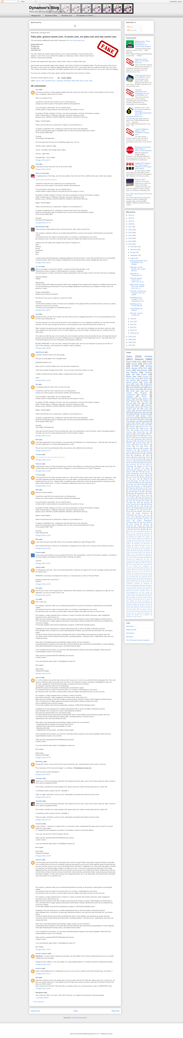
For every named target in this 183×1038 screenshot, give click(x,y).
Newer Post (35, 1011)
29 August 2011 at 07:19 (43, 797)
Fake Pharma (131, 402)
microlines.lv (146, 614)
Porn (129, 453)
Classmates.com (147, 535)
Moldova (149, 410)
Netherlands (148, 384)
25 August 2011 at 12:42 (43, 435)
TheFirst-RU (130, 416)
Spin (134, 555)
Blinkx (127, 533)
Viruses (148, 356)
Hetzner (146, 378)
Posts (131, 27)
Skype (139, 601)
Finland (148, 511)
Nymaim (147, 517)
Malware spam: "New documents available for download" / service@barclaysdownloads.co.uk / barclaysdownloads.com (139, 112)
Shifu (138, 502)
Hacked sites (132, 484)
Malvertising (148, 417)
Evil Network (131, 372)
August (132, 258)
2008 (130, 342)
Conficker (135, 566)
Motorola (150, 587)
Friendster (136, 573)
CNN (141, 452)
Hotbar (148, 578)
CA (148, 444)
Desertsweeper (40, 226)
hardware (136, 614)
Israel (42, 81)
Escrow (141, 569)
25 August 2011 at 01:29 (43, 169)
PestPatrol (149, 486)
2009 (130, 339)
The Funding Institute (146, 555)
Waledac (135, 528)
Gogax (136, 574)
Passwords (129, 519)
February (133, 333)
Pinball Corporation (145, 550)
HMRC (150, 425)
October (133, 252)
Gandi (128, 430)
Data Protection (137, 538)
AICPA (138, 435)
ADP (137, 400)
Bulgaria (146, 400)
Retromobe (130, 626)
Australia (132, 428)
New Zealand (146, 547)
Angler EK (129, 434)
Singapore (146, 448)
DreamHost (147, 538)
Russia (82, 81)
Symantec (142, 604)
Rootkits (133, 597)
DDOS (128, 538)
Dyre (150, 386)
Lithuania (139, 410)
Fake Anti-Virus (131, 464)
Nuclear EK (129, 549)
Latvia (137, 384)
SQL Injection (131, 380)
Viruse (127, 609)
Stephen (38, 567)
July (131, 318)
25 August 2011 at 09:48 (43, 348)
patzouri (38, 677)
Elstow (139, 482)
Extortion (128, 571)
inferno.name (139, 444)
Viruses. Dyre (146, 609)
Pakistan (138, 437)
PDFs (150, 434)
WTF (134, 611)
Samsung (147, 552)
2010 (130, 336)
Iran (149, 484)
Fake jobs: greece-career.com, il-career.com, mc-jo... (137, 280)
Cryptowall (149, 452)
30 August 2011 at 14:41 (43, 964)
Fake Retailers (138, 511)
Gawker (150, 573)
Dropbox (141, 462)
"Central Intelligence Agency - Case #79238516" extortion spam (142, 131)
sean (37, 89)
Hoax (139, 497)
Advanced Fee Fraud (145, 426)
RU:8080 (135, 366)
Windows (143, 528)
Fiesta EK (147, 571)
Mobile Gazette (131, 629)
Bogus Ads (137, 481)
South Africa (130, 439)
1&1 (147, 403)
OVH (145, 368)
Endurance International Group (139, 406)
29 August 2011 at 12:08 (43, 856)
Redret (146, 407)
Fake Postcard (138, 540)
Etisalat (145, 509)
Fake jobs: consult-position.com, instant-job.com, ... (138, 269)
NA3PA (136, 545)
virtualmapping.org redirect (136, 309)
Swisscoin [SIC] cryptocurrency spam (142, 180)
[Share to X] (66, 78)
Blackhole (133, 425)
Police (128, 520)
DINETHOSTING (131, 398)
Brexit (132, 564)
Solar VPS (129, 459)
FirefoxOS (128, 573)
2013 (130, 238)
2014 (130, 235)
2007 (130, 345)
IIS (134, 542)
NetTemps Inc (138, 486)
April (132, 327)
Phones (146, 430)
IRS (138, 409)
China (128, 384)
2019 (130, 221)
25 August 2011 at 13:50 (43, 548)
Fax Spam (144, 402)
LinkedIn (129, 393)
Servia (148, 599)
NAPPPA (129, 443)
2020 (130, 218)
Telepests (146, 524)
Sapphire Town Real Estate (134, 554)
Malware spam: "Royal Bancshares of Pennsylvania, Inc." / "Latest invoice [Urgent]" (143, 43)
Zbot (147, 432)
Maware (135, 587)
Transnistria (144, 450)
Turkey (145, 382)
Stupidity (145, 377)
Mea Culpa (142, 587)
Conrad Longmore (42, 953)
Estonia (128, 446)
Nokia (143, 499)
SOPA (150, 597)
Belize (143, 562)
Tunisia (148, 606)
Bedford (148, 561)
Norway (150, 499)
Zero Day (131, 613)
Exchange (128, 540)
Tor (129, 557)
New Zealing (145, 592)
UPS (130, 419)
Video (147, 526)
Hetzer (134, 578)
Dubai (150, 508)
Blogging (136, 508)
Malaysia (143, 585)
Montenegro (129, 466)
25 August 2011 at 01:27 (43, 160)
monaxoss (39, 824)
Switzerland (139, 459)
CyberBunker (138, 455)
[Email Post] (58, 78)
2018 (130, 224)
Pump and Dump (143, 412)
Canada (142, 386)
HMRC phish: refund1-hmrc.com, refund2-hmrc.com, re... (137, 286)
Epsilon (134, 569)
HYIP (149, 576)
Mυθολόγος (39, 761)
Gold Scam (143, 574)
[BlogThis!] (64, 78)
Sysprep (128, 606)
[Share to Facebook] (68, 78)
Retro (141, 552)
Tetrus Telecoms (131, 504)
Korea (128, 405)
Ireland (150, 473)
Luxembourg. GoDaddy (132, 583)
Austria (128, 481)
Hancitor (128, 578)
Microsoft (129, 403)
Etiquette (148, 569)
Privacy (130, 490)
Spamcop (147, 502)
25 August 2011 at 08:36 (43, 262)
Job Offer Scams (50, 81)
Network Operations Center (142, 590)
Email (127, 569)
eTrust (141, 453)
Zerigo (148, 459)
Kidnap (148, 580)
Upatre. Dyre (139, 607)
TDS (138, 555)
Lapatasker (60, 81)
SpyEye (135, 604)
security (128, 452)
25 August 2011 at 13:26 (43, 535)
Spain (146, 409)
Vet (133, 557)
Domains (144, 394)
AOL (148, 559)
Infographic (135, 580)
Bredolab (131, 493)
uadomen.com (139, 559)
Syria (149, 604)
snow (150, 529)
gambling (128, 614)
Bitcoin (148, 531)
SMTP (139, 597)
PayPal (128, 423)
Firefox (128, 513)
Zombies (139, 613)
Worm (139, 611)
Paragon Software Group (132, 594)
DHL (133, 482)
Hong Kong (141, 578)
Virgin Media (139, 557)
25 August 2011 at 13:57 (43, 563)
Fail (141, 414)
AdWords (142, 531)
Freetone (38, 552)
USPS (138, 419)
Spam (87, 81)
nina (37, 599)
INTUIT (144, 396)
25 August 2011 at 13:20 (43, 471)
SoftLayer (128, 602)
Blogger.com (36, 15)
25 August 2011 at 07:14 (43, 222)
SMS (139, 417)
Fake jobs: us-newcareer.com (136, 274)
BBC (143, 491)
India (146, 391)
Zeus (138, 506)
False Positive (147, 435)
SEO (138, 522)
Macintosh (128, 585)
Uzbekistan (129, 526)
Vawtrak (139, 526)
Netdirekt (128, 547)
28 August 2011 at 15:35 (43, 757)
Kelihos (142, 580)
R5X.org (146, 437)
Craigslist (147, 536)
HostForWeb (130, 515)
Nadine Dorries (145, 545)
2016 (130, 230)
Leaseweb (145, 421)
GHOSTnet (148, 439)
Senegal (147, 500)
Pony (130, 500)
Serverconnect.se (139, 599)
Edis (142, 568)
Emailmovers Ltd (134, 509)
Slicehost (132, 426)
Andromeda (129, 561)
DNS (138, 568)
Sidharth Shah (140, 490)
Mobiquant (128, 545)
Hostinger (128, 542)
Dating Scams (144, 428)
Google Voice (134, 576)
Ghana (130, 574)
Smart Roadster (147, 522)
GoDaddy (133, 386)
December (134, 246)
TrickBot (141, 504)
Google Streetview (142, 513)
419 (136, 452)
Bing (149, 562)
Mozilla (130, 588)
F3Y (137, 446)
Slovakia (128, 555)
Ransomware (142, 370)
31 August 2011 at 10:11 (43, 973)
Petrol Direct (130, 633)
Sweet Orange (134, 524)
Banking (129, 400)
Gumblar (143, 576)
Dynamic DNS (130, 472)
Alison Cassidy (40, 173)
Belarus (137, 562)
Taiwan (139, 432)
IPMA (140, 472)
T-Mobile (135, 606)
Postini (150, 488)
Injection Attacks (132, 382)
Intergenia (129, 448)
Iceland (128, 580)
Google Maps (148, 482)
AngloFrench (40, 352)
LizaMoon (136, 499)
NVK (37, 977)
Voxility (128, 528)
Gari (37, 588)
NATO (140, 588)
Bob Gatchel (136, 533)
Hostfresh (147, 540)
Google (146, 419)
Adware (139, 439)
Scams (134, 364)
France (128, 378)
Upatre (131, 387)
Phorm (135, 550)
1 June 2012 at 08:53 (42, 998)
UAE (90, 81)
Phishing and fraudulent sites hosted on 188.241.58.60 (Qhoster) (143, 148)
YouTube (150, 611)
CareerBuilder (129, 535)
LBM (127, 581)
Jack (37, 314)
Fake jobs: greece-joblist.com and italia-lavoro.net (142, 61)
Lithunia (128, 499)
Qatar (133, 595)
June (132, 321)
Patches (128, 457)
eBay (144, 529)
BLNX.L (128, 508)
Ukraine (134, 368)
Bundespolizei (141, 493)
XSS (144, 611)
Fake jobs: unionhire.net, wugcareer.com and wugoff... (138, 292)
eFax (128, 421)
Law (142, 581)
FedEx (146, 446)
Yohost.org (129, 559)
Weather (131, 506)
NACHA (149, 389)
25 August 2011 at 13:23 (43, 486)
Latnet (136, 581)
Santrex (130, 599)
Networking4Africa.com (132, 592)
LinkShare (147, 581)
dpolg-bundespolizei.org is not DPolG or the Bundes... (138, 262)
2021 (130, 215)
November (134, 249)
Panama (128, 550)
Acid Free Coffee (132, 531)
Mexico (128, 486)
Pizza (148, 519)
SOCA (145, 597)
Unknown (39, 464)
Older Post (115, 1011)
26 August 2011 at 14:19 (43, 673)
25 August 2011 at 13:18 (43, 460)
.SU (127, 414)
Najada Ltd (147, 588)
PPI (130, 437)
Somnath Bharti (141, 443)
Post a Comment (38, 1002)
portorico (39, 860)
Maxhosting (147, 543)
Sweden (141, 425)
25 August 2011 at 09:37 (43, 310)
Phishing (132, 389)
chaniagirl (39, 778)
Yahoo (138, 529)
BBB (141, 389)
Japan (147, 455)
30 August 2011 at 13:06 (43, 949)
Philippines (131, 488)
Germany (148, 372)
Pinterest (128, 552)
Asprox (150, 387)
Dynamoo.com (67, 15)
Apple (128, 455)
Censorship (138, 535)
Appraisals (140, 470)
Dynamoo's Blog (44, 7)
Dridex (149, 362)
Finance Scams (145, 495)
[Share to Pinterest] (70, 78)
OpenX (136, 549)
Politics (136, 457)
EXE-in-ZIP (147, 364)
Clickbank (131, 536)
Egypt (148, 462)
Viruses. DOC (136, 609)
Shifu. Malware (130, 601)
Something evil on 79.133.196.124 (136, 304)
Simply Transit (145, 457)
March (132, 330)
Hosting (142, 484)
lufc (37, 384)
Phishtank (139, 519)
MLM (139, 517)
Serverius (129, 432)
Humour (140, 515)
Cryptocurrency (130, 568)
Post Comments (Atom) (79, 1017)
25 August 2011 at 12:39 (43, 380)
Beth (37, 439)
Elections (148, 568)
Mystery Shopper (144, 475)
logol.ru (136, 491)
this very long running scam (75, 40)
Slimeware (147, 601)
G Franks (39, 454)
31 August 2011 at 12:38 (43, 988)
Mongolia (143, 393)
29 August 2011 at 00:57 (43, 774)
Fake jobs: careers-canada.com (136, 314)
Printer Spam (135, 391)
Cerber (150, 493)
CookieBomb (145, 566)
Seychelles (129, 502)
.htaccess (147, 506)
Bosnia (147, 481)
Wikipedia (147, 557)
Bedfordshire (129, 562)
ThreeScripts (130, 394)
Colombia (134, 462)
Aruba (142, 561)
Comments (132, 30)
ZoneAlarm (147, 613)
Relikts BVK (141, 595)
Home (75, 1011)
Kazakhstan (132, 475)
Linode (137, 378)
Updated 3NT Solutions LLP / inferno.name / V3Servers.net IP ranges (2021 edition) (143, 165)
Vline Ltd (128, 611)
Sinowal (148, 554)
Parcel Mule (144, 594)
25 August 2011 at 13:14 (43, 450)
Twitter (150, 490)
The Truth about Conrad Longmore (138, 640)
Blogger (150, 491)
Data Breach (133, 495)
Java (147, 515)
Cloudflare (139, 536)
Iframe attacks (142, 542)
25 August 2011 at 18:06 (43, 595)
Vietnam (138, 423)
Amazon (145, 398)
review (138, 616)
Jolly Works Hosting (143, 441)
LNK (132, 581)
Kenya (148, 464)
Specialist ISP (131, 450)
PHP (142, 549)
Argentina (143, 461)
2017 (130, 227)
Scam (139, 403)
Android (148, 453)
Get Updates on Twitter (84, 15)
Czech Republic (141, 434)
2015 (130, 232)
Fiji (141, 464)
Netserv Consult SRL (132, 477)
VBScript (149, 504)
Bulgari (138, 564)
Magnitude (136, 585)
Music (135, 588)
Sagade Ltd (141, 466)
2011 (130, 244)
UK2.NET (138, 468)
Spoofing (128, 604)
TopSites (142, 606)
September (134, 255)
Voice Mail (135, 479)
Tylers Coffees (130, 607)
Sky (143, 477)
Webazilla (146, 479)
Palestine (148, 549)
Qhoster (135, 552)
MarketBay (137, 543)
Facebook (129, 396)
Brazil (134, 414)
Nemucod (128, 590)
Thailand (129, 409)
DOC (139, 362)
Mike (37, 539)
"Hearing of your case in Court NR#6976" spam (143, 76)
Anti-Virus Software (132, 461)
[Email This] (62, 78)
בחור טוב (38, 266)
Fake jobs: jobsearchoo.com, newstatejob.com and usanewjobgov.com (142, 92)
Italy (147, 414)
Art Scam (136, 561)
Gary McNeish (130, 497)
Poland (131, 412)
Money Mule (75, 81)
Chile (148, 470)
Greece (38, 81)
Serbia (131, 435)
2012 (130, 241)
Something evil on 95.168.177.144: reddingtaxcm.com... (137, 299)
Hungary (136, 430)
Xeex (130, 491)
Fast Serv (137, 571)
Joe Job (135, 421)
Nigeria (137, 405)
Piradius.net (141, 488)
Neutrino (136, 547)
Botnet (144, 508)
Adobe (147, 468)
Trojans (128, 410)
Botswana (146, 533)
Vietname (148, 607)
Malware (139, 359)
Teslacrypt (148, 423)
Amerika (149, 366)
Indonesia (147, 497)
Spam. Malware (146, 602)
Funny (143, 573)
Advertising (129, 470)
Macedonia (67, 81)
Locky (128, 370)
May (132, 324)
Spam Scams (136, 602)
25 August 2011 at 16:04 (43, 584)
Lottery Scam (130, 517)
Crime (128, 482)
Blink (127, 564)
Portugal (138, 500)
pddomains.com (130, 616)
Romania (141, 387)
